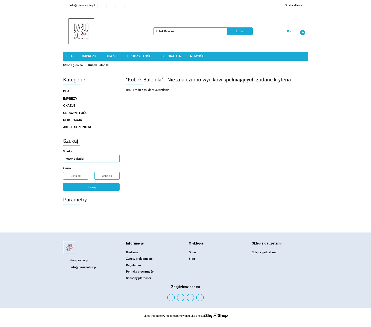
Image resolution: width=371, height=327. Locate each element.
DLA (70, 56)
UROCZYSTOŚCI (140, 56)
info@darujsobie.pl (83, 267)
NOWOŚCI (197, 56)
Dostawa (132, 252)
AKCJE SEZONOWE (77, 127)
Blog (192, 258)
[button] (135, 243)
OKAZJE (112, 56)
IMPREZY (89, 56)
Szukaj (91, 187)
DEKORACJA (171, 56)
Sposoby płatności (138, 278)
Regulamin (133, 265)
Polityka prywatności (140, 271)
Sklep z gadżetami (264, 252)
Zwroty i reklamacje (139, 258)
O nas (192, 252)
